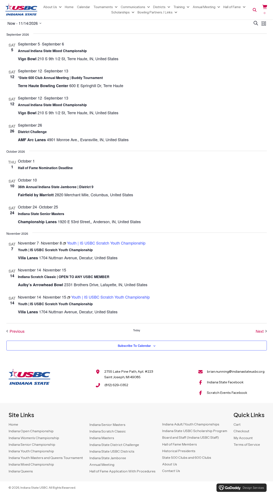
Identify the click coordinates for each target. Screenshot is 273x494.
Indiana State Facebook (225, 382)
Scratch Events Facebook (227, 392)
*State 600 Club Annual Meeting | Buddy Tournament (60, 77)
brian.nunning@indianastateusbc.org (235, 371)
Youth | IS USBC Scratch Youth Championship (55, 249)
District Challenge (32, 131)
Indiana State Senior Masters (41, 213)
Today (136, 330)
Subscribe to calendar (134, 345)
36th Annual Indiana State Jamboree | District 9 (55, 186)
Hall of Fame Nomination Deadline (45, 167)
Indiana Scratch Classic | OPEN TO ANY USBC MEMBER (63, 276)
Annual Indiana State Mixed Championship (52, 50)
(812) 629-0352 (116, 385)
